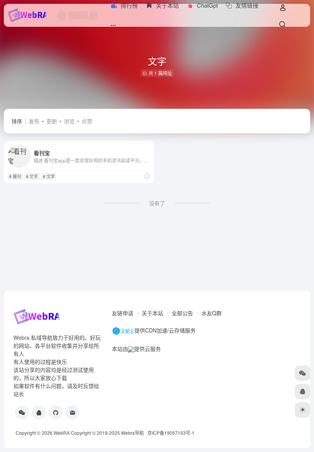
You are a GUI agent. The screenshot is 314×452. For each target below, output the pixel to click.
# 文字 (32, 176)
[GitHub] (55, 412)
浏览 (69, 121)
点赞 (87, 121)
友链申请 (122, 313)
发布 (34, 121)
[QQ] (39, 412)
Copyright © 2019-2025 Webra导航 (109, 432)
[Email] (72, 412)
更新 (51, 121)
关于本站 (152, 313)
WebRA (62, 432)
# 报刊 (15, 176)
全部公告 (182, 313)
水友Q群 (211, 313)
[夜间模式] (302, 410)
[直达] (147, 176)
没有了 (157, 203)
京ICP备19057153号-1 (171, 432)
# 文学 (49, 176)
